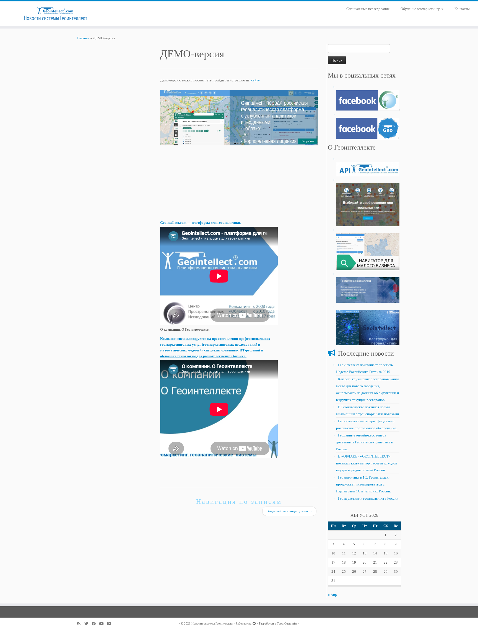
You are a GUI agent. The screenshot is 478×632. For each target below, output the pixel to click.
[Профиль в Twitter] (88, 624)
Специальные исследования (367, 9)
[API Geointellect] (367, 168)
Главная (83, 38)
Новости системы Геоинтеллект (212, 623)
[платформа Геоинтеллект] (367, 327)
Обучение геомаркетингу (421, 9)
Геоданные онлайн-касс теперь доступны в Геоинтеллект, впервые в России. (364, 442)
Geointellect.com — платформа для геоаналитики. (200, 222)
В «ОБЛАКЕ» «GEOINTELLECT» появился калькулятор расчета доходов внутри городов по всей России (366, 463)
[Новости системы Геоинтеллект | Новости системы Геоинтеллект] (55, 13)
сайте (255, 80)
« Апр (332, 595)
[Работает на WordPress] (254, 623)
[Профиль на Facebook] (95, 624)
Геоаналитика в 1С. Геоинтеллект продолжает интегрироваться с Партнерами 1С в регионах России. (363, 484)
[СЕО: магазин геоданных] (367, 204)
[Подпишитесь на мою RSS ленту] (80, 624)
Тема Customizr (287, 623)
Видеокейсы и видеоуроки (289, 511)
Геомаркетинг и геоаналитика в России (368, 498)
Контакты (462, 9)
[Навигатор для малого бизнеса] (367, 251)
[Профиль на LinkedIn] (111, 624)
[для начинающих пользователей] (367, 128)
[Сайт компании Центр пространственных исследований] (367, 289)
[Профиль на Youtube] (103, 624)
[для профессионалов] (367, 100)
